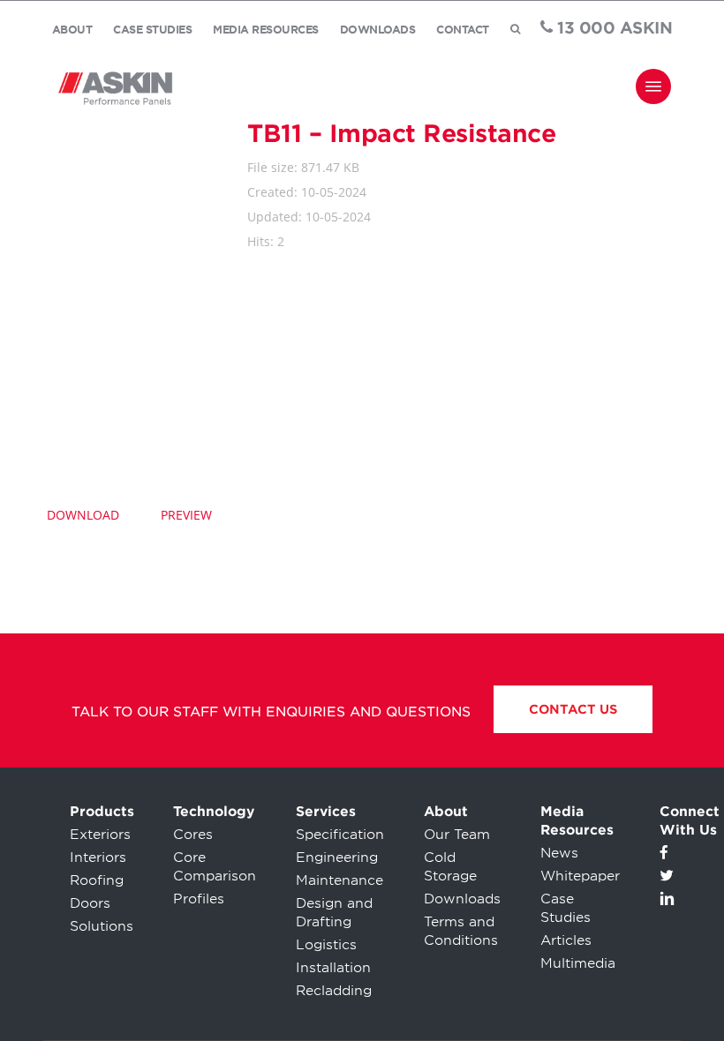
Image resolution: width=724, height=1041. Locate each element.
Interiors (98, 857)
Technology (213, 812)
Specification (340, 835)
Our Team (457, 835)
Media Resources (577, 821)
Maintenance (339, 880)
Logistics (326, 945)
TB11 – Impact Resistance (401, 133)
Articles (566, 940)
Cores (193, 835)
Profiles (198, 899)
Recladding (334, 991)
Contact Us (573, 709)
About (446, 812)
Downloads (462, 899)
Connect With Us (690, 821)
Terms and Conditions (461, 931)
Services (326, 812)
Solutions (101, 926)
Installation (333, 968)
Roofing (97, 880)
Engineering (337, 857)
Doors (90, 903)
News (559, 853)
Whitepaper (580, 876)
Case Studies (565, 908)
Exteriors (100, 835)
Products (102, 812)
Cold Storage (450, 867)
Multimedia (577, 963)
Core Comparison (214, 867)
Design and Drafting (334, 912)
